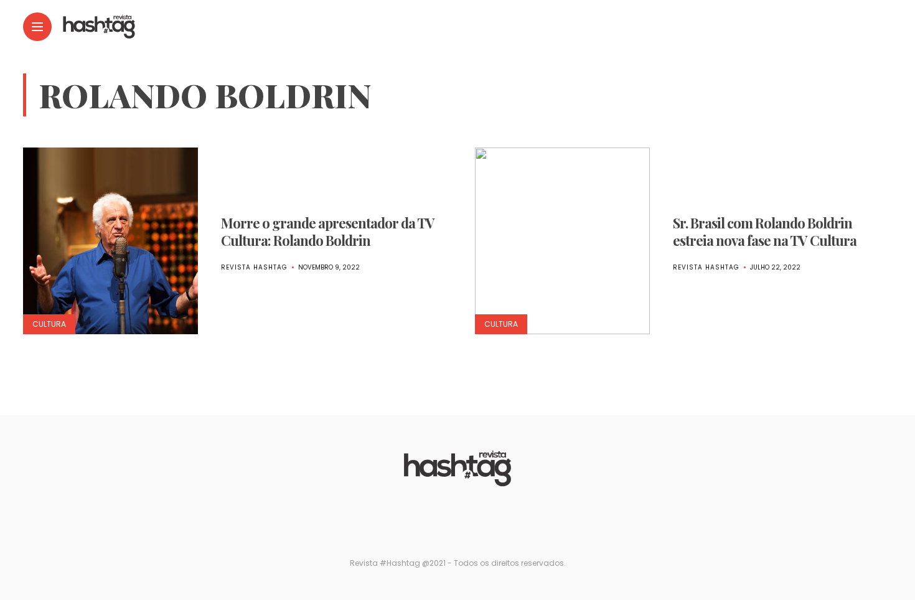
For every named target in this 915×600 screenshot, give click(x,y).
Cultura (49, 324)
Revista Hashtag (254, 267)
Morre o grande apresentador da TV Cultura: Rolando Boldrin (327, 231)
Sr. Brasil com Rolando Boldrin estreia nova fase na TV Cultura (764, 231)
